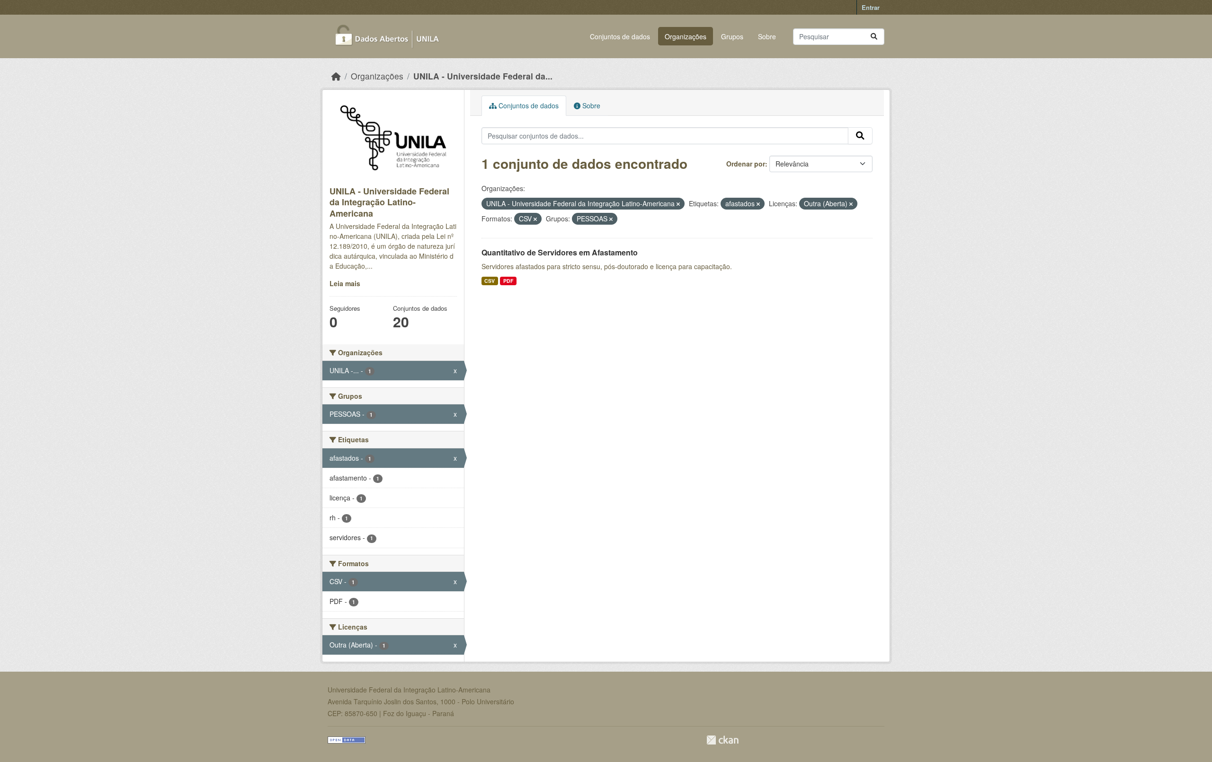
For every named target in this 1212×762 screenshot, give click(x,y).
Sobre (767, 36)
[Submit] (873, 36)
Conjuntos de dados (620, 36)
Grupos (732, 36)
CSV (489, 280)
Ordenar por (745, 163)
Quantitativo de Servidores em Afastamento (559, 252)
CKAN (722, 740)
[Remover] (678, 204)
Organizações (685, 36)
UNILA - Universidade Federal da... (483, 76)
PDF (508, 280)
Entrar (871, 7)
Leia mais (345, 283)
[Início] (336, 76)
